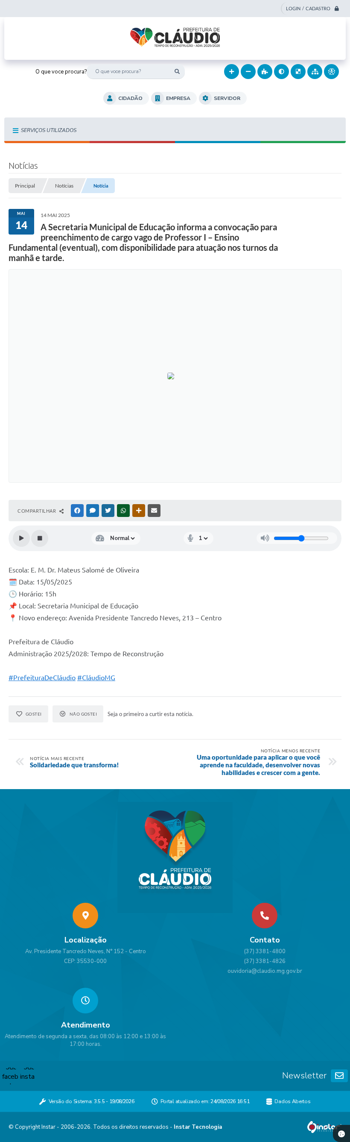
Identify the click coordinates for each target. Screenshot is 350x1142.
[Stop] (39, 538)
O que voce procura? (61, 72)
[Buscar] (177, 71)
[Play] (21, 538)
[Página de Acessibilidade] (331, 71)
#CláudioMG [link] (96, 677)
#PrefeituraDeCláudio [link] (42, 677)
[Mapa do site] (314, 71)
